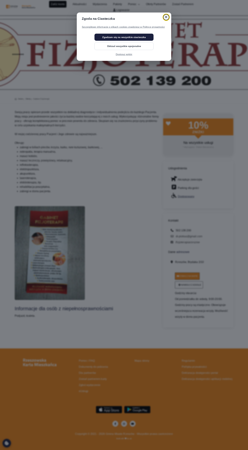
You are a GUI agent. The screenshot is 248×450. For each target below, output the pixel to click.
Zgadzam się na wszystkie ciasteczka (124, 37)
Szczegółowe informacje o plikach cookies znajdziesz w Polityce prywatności (123, 27)
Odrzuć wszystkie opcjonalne (124, 46)
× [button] (166, 17)
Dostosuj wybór (124, 54)
